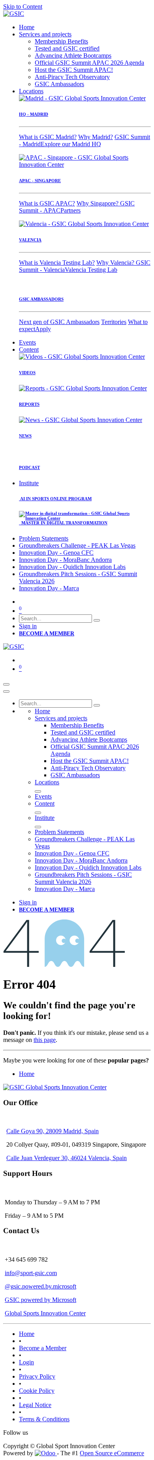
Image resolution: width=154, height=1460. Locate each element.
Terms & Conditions (44, 1419)
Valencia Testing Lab (91, 269)
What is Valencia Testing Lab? (57, 262)
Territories (113, 321)
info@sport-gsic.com (31, 1273)
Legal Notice (35, 1405)
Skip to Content (22, 6)
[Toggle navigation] (6, 684)
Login (26, 1362)
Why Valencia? (116, 262)
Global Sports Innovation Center (45, 1313)
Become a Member (42, 1348)
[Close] (6, 691)
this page (45, 1039)
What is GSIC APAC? (47, 203)
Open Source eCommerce (112, 1453)
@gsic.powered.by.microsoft (40, 1286)
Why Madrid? (95, 137)
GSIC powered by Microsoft (40, 1299)
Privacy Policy (37, 1376)
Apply (43, 329)
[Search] (97, 620)
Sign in (28, 626)
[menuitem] (26, 27)
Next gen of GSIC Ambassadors (59, 321)
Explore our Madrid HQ (71, 144)
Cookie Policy (36, 1390)
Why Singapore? (98, 203)
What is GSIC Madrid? (48, 137)
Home (26, 1073)
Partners (70, 210)
